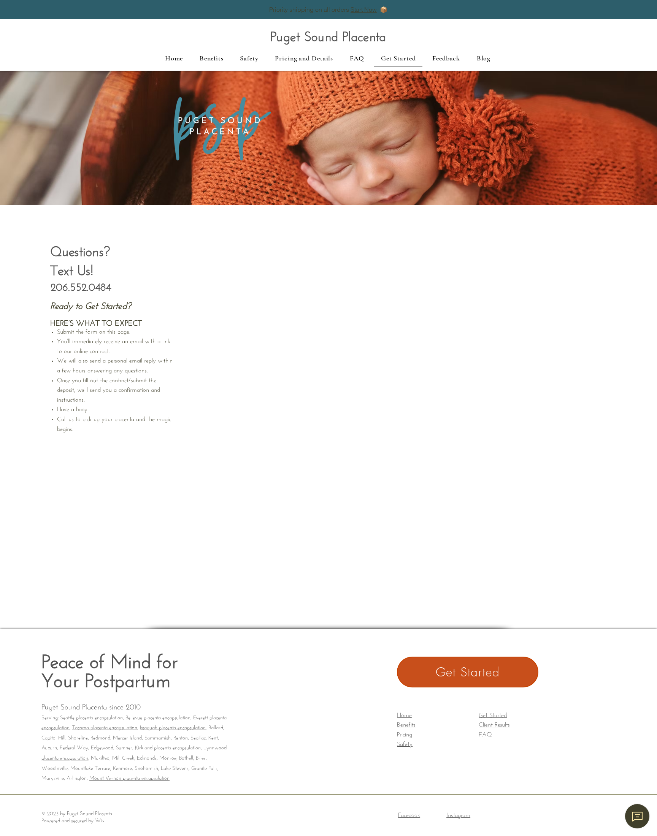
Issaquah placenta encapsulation (173, 726)
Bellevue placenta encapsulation (157, 716)
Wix (100, 819)
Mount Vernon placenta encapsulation (129, 777)
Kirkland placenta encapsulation (168, 747)
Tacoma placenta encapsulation (104, 726)
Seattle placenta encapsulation (91, 716)
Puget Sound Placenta (328, 34)
